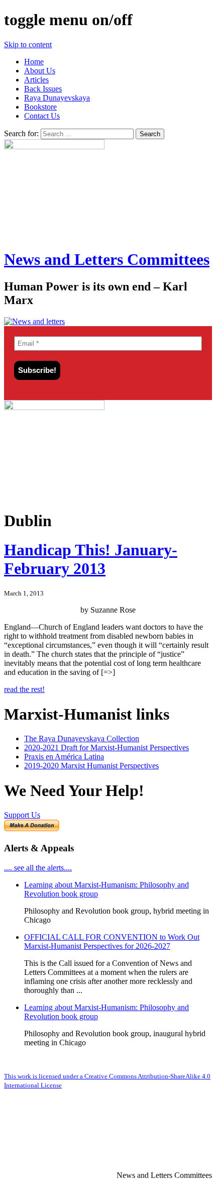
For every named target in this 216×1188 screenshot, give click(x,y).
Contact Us (42, 116)
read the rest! (24, 689)
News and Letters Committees (106, 259)
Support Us (22, 815)
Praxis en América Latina (64, 756)
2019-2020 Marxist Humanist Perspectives (91, 765)
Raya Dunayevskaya (57, 97)
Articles (36, 79)
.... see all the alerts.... (38, 867)
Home (34, 61)
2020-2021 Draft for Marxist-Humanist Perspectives (106, 747)
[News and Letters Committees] (34, 321)
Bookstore (40, 107)
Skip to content (28, 44)
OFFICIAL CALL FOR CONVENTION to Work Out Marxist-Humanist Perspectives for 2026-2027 (111, 941)
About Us (39, 70)
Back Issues (43, 88)
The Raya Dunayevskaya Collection (81, 738)
